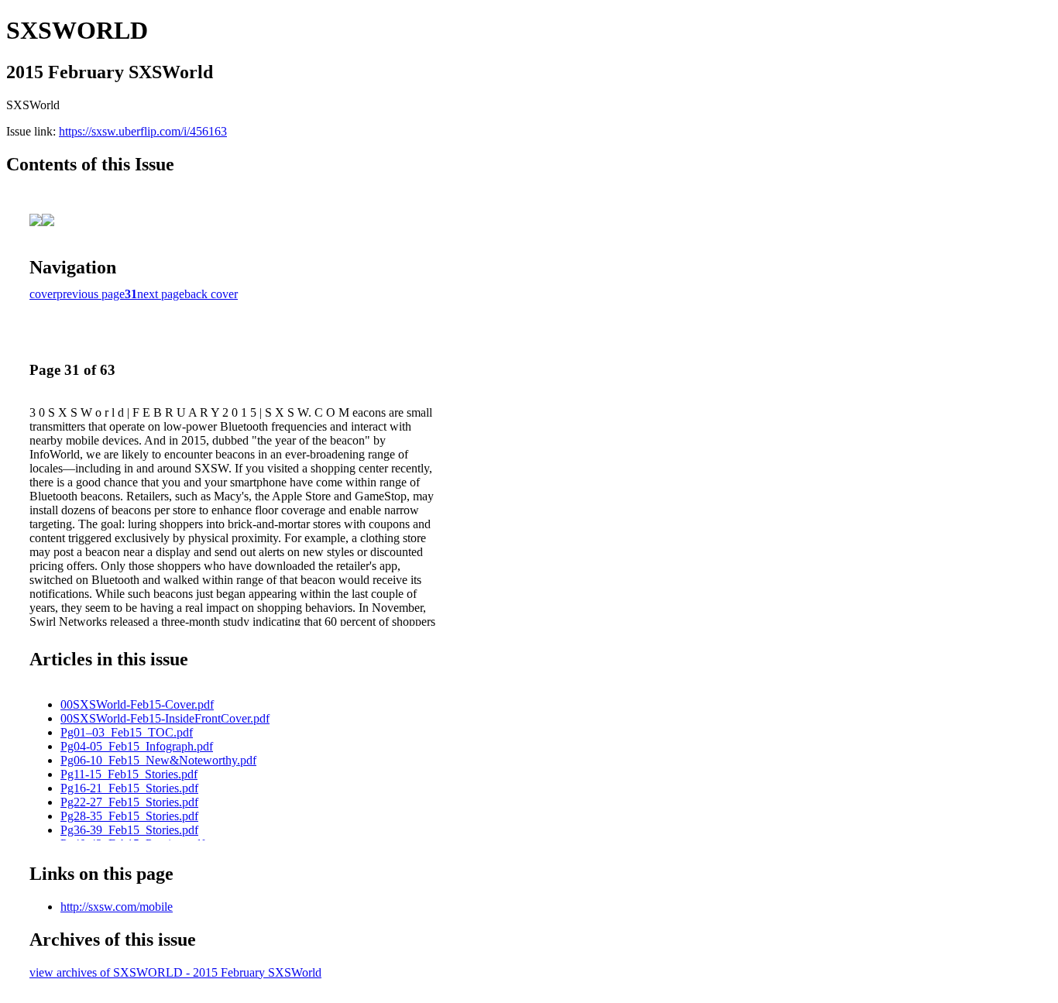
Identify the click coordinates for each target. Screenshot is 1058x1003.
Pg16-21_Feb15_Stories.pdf (129, 788)
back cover (211, 294)
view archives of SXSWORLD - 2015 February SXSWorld (175, 972)
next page (160, 294)
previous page (91, 294)
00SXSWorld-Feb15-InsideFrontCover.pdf (165, 718)
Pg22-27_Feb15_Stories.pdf (129, 802)
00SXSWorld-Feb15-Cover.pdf (137, 704)
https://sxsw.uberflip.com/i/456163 (143, 131)
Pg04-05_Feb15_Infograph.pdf (136, 746)
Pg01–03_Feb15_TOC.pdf (126, 732)
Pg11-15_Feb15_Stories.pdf (129, 774)
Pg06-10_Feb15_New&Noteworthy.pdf (158, 760)
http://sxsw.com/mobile (116, 906)
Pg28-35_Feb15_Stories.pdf (129, 816)
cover (43, 294)
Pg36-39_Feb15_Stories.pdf (129, 829)
